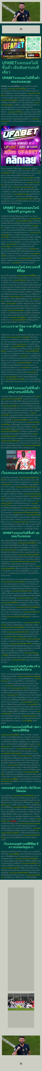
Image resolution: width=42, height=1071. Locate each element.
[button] (21, 28)
